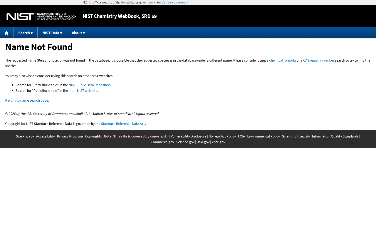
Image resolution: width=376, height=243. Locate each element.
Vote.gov (218, 141)
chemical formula (282, 60)
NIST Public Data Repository (90, 84)
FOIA (241, 136)
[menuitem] (6, 32)
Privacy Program (70, 136)
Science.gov (185, 141)
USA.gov (203, 141)
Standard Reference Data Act (123, 123)
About (77, 32)
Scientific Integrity (296, 136)
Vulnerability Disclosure (188, 136)
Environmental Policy (263, 136)
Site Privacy (25, 136)
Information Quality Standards (335, 136)
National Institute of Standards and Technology (41, 16)
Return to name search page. (27, 100)
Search (24, 32)
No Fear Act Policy (222, 136)
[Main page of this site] (6, 32)
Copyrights (93, 136)
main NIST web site (83, 90)
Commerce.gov (162, 141)
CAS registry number (318, 60)
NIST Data (50, 32)
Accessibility (45, 136)
